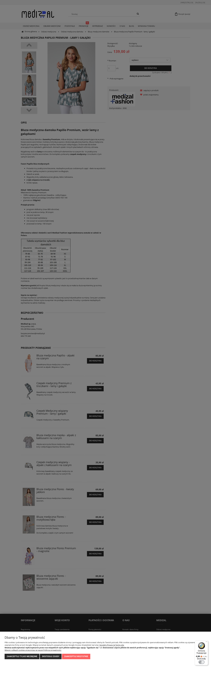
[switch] (201, 662)
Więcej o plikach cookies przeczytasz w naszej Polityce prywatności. (33, 650)
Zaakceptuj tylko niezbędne (22, 656)
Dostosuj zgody (50, 656)
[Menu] (206, 642)
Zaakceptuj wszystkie (76, 656)
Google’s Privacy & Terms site (111, 645)
